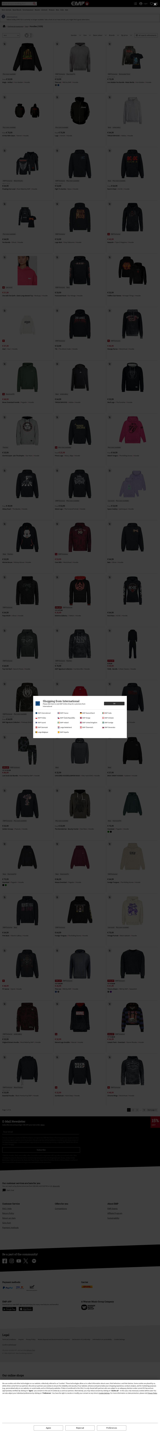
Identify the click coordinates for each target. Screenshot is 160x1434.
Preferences (111, 1428)
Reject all (80, 1428)
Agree (48, 1428)
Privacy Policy (152, 1393)
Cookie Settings (104, 1393)
